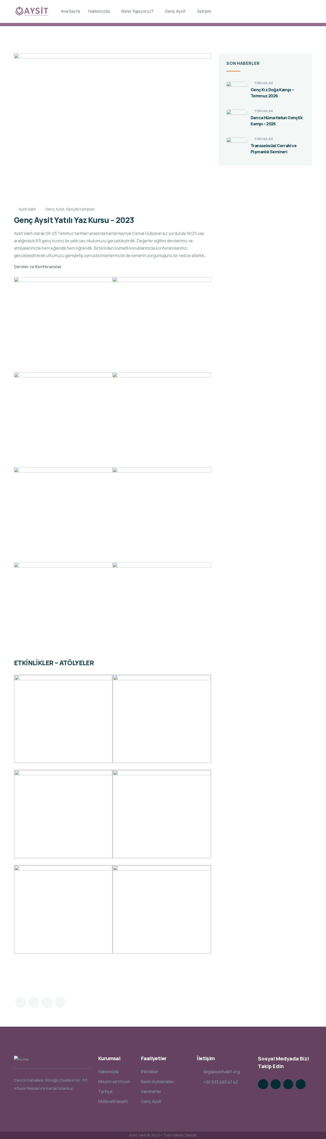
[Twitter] (263, 1084)
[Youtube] (301, 1084)
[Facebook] (276, 1084)
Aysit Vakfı (27, 209)
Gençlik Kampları (80, 209)
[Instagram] (288, 1084)
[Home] (31, 11)
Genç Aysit (54, 209)
